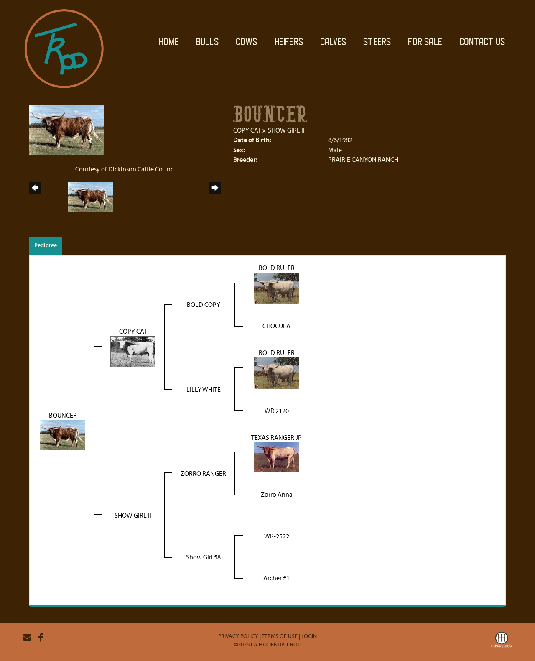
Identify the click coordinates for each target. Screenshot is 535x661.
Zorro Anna (277, 494)
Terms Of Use (280, 636)
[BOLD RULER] (276, 287)
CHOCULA (276, 326)
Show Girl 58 (203, 557)
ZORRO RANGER (203, 473)
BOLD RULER (277, 267)
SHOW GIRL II (286, 130)
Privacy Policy (238, 636)
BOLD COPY (203, 304)
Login (309, 636)
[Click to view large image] (66, 129)
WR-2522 (276, 536)
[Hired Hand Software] (501, 641)
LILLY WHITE (203, 389)
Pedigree (45, 245)
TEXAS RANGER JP (276, 437)
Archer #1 (276, 578)
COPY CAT (247, 130)
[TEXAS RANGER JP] (276, 456)
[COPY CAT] (132, 351)
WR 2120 (277, 410)
